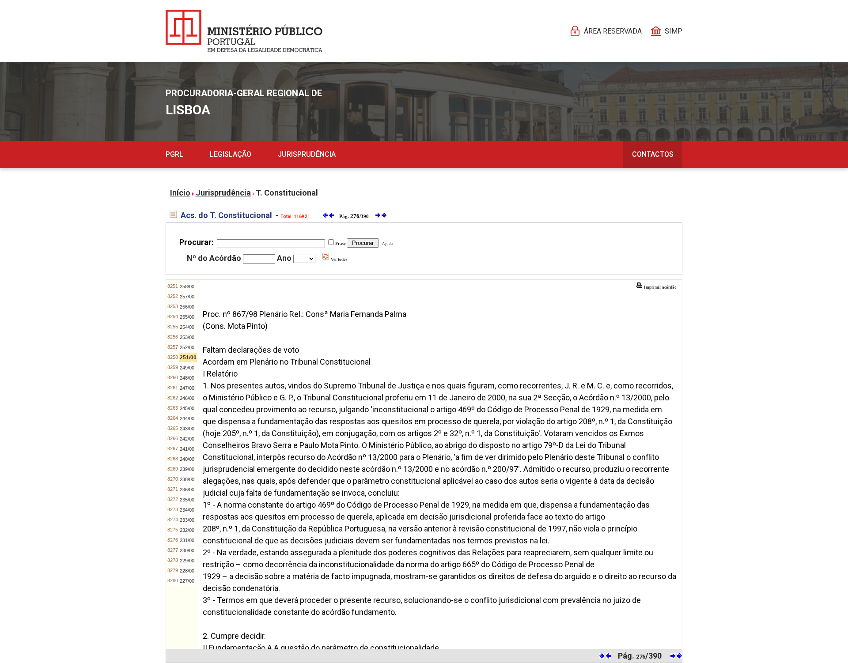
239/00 (187, 469)
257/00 (187, 296)
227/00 (187, 581)
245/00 (187, 408)
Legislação (230, 154)
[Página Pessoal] (244, 31)
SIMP (673, 31)
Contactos (653, 154)
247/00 (187, 388)
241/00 (187, 449)
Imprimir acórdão (660, 287)
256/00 (187, 306)
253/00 (187, 337)
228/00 (187, 570)
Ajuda (386, 243)
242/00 (187, 438)
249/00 (187, 367)
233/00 (187, 520)
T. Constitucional (287, 192)
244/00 (187, 418)
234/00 (187, 509)
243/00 (187, 428)
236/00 (187, 489)
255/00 (187, 317)
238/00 (187, 479)
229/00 (187, 560)
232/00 (187, 530)
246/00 (187, 398)
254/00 (187, 327)
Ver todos (339, 259)
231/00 (187, 540)
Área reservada (613, 31)
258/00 (187, 286)
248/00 (187, 377)
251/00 (188, 357)
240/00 (187, 459)
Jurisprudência (307, 154)
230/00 (187, 550)
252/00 (187, 347)
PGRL (174, 154)
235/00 (187, 499)
